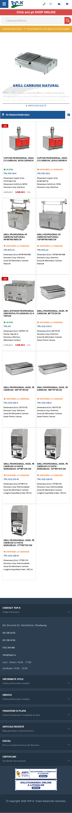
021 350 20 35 (9, 632)
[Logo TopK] (17, 4)
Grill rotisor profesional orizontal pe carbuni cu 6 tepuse (19, 313)
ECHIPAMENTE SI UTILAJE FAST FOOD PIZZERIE (49, 28)
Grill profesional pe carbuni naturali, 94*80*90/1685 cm (15, 237)
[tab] (36, 610)
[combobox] (36, 20)
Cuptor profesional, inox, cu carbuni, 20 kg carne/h (19, 159)
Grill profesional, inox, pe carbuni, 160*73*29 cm (52, 388)
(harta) (43, 625)
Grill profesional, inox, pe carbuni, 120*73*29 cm (19, 388)
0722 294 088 (9, 647)
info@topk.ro (9, 654)
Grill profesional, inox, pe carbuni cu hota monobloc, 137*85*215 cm (52, 466)
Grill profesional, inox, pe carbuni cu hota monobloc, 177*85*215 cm (19, 543)
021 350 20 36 (9, 640)
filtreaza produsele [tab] (17, 114)
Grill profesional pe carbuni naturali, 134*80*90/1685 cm (49, 237)
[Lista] (68, 115)
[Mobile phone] (44, 4)
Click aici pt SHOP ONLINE (36, 12)
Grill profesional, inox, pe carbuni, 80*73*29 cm (52, 312)
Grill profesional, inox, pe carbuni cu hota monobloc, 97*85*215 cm (19, 466)
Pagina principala (13, 28)
